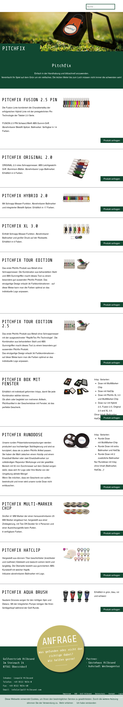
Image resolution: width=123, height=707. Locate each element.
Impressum (67, 694)
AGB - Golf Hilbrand (83, 694)
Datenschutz (100, 694)
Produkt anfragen (112, 140)
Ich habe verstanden (86, 702)
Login (120, 694)
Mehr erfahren (66, 702)
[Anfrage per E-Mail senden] (61, 649)
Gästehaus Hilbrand (102, 662)
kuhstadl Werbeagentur (104, 666)
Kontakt (112, 694)
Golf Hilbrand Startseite (61, 5)
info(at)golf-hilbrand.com (26, 690)
